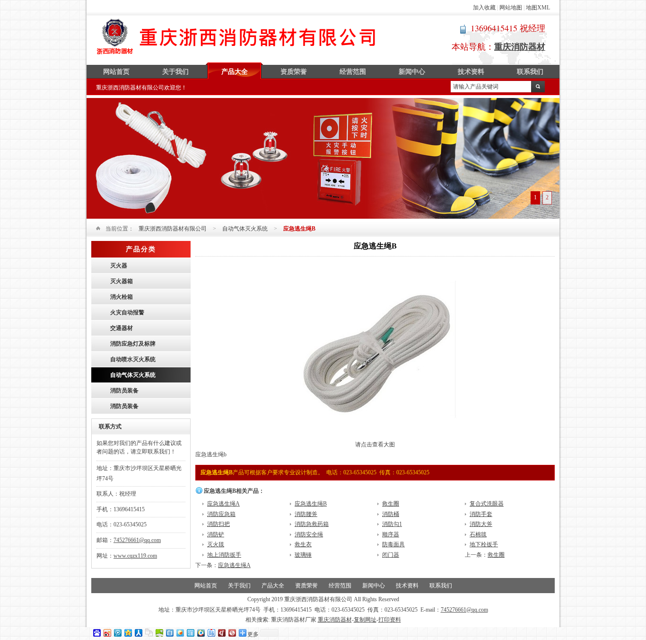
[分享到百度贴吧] (211, 633)
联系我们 (530, 71)
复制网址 (365, 619)
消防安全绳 (309, 534)
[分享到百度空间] (159, 633)
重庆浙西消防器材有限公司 (237, 36)
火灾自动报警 (127, 312)
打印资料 (389, 619)
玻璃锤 (303, 554)
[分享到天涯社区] (190, 633)
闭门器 (390, 554)
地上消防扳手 (224, 554)
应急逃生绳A (223, 503)
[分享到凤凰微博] (232, 633)
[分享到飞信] (180, 633)
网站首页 (116, 71)
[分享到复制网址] (148, 633)
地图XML (538, 7)
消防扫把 (218, 524)
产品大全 (234, 71)
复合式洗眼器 (487, 503)
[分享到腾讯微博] (117, 633)
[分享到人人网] (138, 633)
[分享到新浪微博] (107, 633)
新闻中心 (412, 71)
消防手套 (481, 514)
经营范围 (353, 71)
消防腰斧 (306, 514)
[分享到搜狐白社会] (169, 633)
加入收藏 (484, 7)
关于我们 (175, 71)
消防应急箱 (221, 514)
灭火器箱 (121, 281)
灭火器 (118, 265)
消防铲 (215, 534)
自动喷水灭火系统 (133, 359)
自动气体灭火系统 (245, 228)
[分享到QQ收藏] (200, 633)
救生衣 (303, 544)
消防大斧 (481, 524)
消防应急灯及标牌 (133, 343)
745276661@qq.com (137, 540)
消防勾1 (392, 524)
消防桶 (390, 514)
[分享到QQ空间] (127, 633)
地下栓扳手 (484, 544)
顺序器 (390, 534)
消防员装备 (124, 390)
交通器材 (121, 328)
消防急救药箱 (312, 524)
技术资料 (471, 71)
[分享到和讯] (221, 633)
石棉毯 (478, 534)
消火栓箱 (121, 296)
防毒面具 (393, 544)
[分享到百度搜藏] (96, 633)
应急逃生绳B (311, 503)
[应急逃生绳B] (375, 438)
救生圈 (390, 503)
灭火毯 (215, 544)
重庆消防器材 (335, 619)
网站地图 (510, 7)
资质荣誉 (293, 71)
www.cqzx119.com (135, 555)
